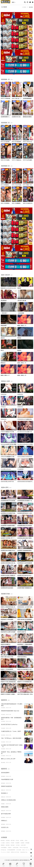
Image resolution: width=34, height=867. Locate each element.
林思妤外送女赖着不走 (5, 644)
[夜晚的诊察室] (9, 319)
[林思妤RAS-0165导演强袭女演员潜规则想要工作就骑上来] (25, 675)
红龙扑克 (8, 842)
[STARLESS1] (25, 388)
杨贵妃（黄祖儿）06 (21, 362)
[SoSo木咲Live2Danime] (9, 463)
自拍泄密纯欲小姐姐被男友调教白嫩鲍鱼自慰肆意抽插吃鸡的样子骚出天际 (16, 525)
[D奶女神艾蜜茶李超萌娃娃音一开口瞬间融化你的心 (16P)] (28, 705)
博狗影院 (3, 845)
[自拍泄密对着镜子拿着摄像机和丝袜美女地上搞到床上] (25, 581)
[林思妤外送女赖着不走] (9, 638)
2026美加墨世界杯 (11, 849)
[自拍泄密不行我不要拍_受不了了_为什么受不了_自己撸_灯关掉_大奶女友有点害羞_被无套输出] (9, 532)
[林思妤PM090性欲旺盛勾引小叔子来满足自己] (25, 663)
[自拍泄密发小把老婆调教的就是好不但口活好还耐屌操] (25, 544)
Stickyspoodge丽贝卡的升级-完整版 (8, 444)
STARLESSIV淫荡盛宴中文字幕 (7, 456)
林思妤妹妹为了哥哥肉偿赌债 (7, 619)
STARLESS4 (20, 406)
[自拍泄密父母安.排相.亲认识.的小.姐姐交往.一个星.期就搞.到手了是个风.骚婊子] (25, 569)
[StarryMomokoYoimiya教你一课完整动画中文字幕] (25, 425)
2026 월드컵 (3, 849)
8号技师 (12, 842)
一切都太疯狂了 (4, 313)
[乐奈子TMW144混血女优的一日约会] (25, 688)
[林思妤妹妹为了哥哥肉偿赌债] (9, 613)
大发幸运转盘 (15, 847)
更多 (12, 79)
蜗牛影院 (8, 845)
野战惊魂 (19, 350)
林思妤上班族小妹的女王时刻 (7, 656)
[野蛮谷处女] (9, 356)
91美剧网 (17, 842)
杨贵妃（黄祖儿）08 (21, 375)
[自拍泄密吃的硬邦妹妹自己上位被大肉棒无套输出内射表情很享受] (25, 507)
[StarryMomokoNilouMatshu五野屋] (25, 438)
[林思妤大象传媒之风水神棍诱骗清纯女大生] (25, 613)
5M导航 (21, 840)
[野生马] (9, 344)
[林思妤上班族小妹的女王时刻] (9, 650)
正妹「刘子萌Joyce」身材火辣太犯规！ (11, 738)
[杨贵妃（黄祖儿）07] (9, 369)
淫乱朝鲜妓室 (3, 300)
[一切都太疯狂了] (9, 306)
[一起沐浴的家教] (25, 306)
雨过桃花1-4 (4, 793)
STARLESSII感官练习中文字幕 (7, 431)
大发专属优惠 (3, 847)
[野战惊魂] (25, 344)
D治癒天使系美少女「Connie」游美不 (11, 731)
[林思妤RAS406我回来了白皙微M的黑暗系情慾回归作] (9, 688)
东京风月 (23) (4, 827)
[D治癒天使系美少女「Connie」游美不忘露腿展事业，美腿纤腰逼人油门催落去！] (28, 733)
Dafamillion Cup (23, 852)
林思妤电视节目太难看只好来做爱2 (8, 631)
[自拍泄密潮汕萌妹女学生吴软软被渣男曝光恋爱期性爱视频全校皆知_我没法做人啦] (9, 494)
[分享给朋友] (31, 856)
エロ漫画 (3, 842)
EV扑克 (17, 840)
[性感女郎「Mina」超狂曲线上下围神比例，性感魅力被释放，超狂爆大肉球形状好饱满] (28, 753)
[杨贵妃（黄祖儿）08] (25, 369)
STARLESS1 (20, 394)
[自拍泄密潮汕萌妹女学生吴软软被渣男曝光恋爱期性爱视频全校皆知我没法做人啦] (25, 519)
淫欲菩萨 (19, 288)
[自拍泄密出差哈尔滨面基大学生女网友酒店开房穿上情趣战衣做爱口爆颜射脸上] (9, 544)
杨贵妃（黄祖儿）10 (21, 325)
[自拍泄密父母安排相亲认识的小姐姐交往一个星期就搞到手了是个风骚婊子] (9, 556)
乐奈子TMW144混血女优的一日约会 (25, 694)
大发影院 (22, 842)
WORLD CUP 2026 (15, 852)
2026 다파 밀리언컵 (24, 847)
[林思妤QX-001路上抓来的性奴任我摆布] (9, 675)
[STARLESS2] (9, 388)
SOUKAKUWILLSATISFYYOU (7, 481)
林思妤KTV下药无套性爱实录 (7, 669)
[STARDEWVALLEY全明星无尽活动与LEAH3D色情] (25, 413)
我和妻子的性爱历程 (6, 786)
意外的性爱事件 (5, 772)
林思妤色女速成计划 (21, 631)
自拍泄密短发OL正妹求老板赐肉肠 (24, 563)
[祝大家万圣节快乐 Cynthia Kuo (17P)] (28, 726)
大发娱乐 (9, 847)
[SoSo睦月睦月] (25, 463)
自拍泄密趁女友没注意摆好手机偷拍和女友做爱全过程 (12, 513)
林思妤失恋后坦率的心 (22, 656)
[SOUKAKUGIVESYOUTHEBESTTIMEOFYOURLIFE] (25, 475)
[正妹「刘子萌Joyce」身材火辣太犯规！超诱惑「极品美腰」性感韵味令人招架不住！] (28, 740)
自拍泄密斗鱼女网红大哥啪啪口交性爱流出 (10, 575)
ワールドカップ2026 (5, 852)
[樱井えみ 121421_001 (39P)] (28, 760)
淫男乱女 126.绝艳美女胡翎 (8, 800)
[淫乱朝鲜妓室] (9, 294)
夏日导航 (13, 840)
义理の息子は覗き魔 (21, 300)
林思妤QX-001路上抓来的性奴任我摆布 (9, 681)
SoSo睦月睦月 (20, 469)
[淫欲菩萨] (25, 282)
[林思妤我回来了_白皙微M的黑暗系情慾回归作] (25, 638)
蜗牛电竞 (13, 845)
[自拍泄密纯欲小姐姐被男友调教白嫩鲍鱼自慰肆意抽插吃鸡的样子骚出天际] (9, 519)
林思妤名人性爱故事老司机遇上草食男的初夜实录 (11, 607)
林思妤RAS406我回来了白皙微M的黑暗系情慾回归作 (12, 694)
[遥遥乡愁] (9, 331)
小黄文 (26, 840)
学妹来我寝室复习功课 (7, 779)
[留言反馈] (30, 2)
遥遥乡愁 (3, 337)
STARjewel (3, 406)
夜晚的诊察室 (3, 325)
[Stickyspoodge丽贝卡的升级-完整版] (9, 438)
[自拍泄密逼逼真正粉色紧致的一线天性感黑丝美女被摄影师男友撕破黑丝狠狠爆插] (25, 494)
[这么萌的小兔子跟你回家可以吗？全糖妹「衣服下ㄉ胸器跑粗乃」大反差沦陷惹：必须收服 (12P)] (28, 746)
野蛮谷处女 (3, 362)
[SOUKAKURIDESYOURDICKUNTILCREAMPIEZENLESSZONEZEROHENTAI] (25, 450)
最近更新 (31, 7)
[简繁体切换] (31, 849)
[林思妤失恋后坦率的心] (25, 650)
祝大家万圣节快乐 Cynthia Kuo (9, 724)
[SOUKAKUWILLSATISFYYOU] (9, 475)
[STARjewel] (9, 400)
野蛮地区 (19, 337)
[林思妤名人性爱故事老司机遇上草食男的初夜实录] (9, 600)
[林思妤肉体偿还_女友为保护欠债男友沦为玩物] (25, 600)
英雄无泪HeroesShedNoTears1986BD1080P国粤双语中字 (13, 288)
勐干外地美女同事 (6, 813)
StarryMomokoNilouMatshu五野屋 (25, 444)
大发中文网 (23, 845)
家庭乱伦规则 (4, 807)
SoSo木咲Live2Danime (6, 469)
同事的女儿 (4, 820)
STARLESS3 (3, 419)
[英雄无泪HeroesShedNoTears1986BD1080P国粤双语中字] (9, 282)
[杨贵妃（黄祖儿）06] (25, 356)
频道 (13, 2)
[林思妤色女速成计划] (25, 625)
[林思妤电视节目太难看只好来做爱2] (9, 625)
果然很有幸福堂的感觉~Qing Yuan (10, 710)
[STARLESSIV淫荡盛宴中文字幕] (9, 450)
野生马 (2, 350)
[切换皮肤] (31, 852)
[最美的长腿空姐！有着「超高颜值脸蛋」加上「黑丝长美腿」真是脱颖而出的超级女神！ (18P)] (28, 719)
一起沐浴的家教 (20, 313)
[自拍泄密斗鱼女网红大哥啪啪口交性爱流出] (9, 569)
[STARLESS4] (25, 400)
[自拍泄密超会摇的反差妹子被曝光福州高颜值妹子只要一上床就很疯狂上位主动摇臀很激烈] (25, 532)
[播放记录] (27, 2)
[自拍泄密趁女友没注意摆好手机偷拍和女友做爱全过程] (9, 507)
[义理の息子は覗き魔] (25, 294)
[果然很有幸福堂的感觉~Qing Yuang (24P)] (28, 712)
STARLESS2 (3, 394)
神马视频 (27, 842)
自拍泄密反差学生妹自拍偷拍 (7, 587)
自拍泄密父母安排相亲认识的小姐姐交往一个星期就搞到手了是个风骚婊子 (16, 563)
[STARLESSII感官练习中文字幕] (9, 425)
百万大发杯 (18, 849)
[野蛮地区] (25, 331)
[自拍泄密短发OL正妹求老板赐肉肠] (25, 556)
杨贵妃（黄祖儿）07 (5, 375)
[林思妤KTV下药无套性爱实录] (9, 663)
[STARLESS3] (9, 413)
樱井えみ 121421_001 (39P (8, 758)
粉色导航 (3, 840)
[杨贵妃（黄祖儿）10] (25, 319)
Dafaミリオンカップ (26, 849)
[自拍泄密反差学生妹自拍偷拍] (9, 581)
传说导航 (8, 840)
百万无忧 (18, 845)
